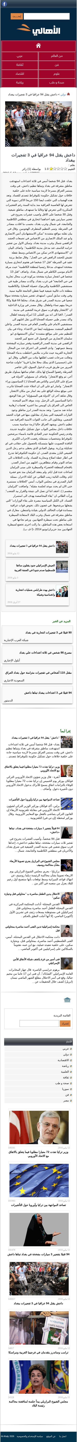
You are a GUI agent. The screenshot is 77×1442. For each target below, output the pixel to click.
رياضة (19, 83)
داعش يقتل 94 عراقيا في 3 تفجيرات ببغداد (32, 545)
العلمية (65, 1071)
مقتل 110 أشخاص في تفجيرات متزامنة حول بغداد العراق (38, 672)
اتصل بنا (62, 1436)
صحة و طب (56, 83)
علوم (57, 74)
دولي (63, 94)
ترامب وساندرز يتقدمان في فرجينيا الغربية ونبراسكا (38, 1352)
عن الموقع (51, 1436)
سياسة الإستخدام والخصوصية (29, 1436)
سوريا (65, 1088)
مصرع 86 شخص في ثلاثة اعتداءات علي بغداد (45, 652)
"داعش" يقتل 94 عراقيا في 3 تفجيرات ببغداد (36, 737)
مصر (66, 1100)
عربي (20, 56)
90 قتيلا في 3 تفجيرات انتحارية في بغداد (48, 632)
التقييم (71, 168)
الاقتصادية (63, 1060)
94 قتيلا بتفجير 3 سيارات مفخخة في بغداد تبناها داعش (38, 1254)
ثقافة (19, 65)
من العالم (57, 56)
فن (57, 65)
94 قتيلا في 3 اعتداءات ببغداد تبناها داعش (48, 692)
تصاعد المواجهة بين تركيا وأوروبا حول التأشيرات (34, 799)
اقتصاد (19, 74)
